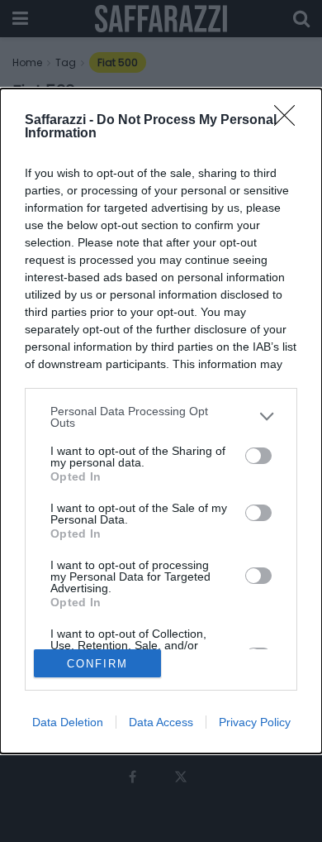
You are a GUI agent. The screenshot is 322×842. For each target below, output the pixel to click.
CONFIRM (97, 664)
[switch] (258, 455)
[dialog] (161, 421)
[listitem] (161, 416)
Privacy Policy (255, 722)
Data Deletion (67, 722)
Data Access (161, 722)
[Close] (289, 120)
